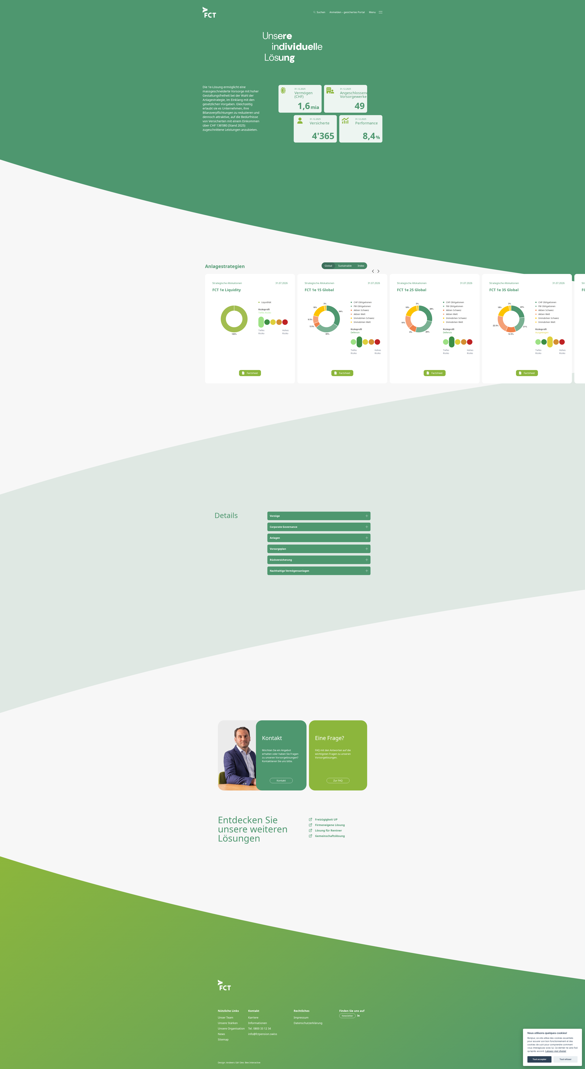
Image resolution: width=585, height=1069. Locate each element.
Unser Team (225, 1017)
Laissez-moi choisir (555, 1051)
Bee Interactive (252, 1062)
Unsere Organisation (231, 1028)
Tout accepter (539, 1059)
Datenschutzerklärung (308, 1023)
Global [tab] (328, 265)
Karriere (253, 1017)
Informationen (257, 1023)
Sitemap (223, 1039)
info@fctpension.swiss (262, 1034)
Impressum (301, 1017)
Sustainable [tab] (345, 265)
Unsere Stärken (228, 1023)
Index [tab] (361, 265)
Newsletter (347, 1015)
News (221, 1034)
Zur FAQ (338, 780)
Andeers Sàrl (232, 1062)
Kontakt (281, 780)
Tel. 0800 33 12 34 (259, 1028)
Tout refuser (565, 1059)
